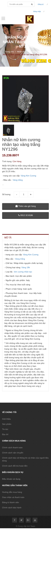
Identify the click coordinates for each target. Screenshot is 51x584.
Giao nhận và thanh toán (13, 497)
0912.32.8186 (26, 215)
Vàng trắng (18, 180)
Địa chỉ (5, 434)
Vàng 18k (25, 267)
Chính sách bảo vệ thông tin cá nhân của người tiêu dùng (25, 459)
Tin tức (5, 429)
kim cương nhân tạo (23, 272)
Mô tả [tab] (7, 237)
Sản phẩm (6, 424)
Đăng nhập (37, 11)
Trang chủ (9, 51)
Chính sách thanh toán (12, 447)
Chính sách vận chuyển (12, 453)
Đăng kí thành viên (10, 502)
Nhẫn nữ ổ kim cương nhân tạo (31, 51)
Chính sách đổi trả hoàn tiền (14, 466)
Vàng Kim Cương (28, 176)
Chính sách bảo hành (11, 507)
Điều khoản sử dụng (11, 479)
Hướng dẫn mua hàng (12, 492)
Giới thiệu (6, 419)
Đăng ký (41, 4)
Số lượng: (6, 194)
